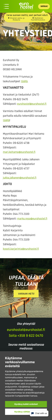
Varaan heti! (26, 294)
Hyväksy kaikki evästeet (26, 404)
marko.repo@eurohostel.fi (32, 218)
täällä (24, 81)
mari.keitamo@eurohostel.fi (19, 152)
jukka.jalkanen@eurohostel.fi (19, 178)
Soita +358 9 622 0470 (26, 336)
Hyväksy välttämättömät (26, 412)
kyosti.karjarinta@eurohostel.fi (21, 249)
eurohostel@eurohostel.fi (32, 104)
